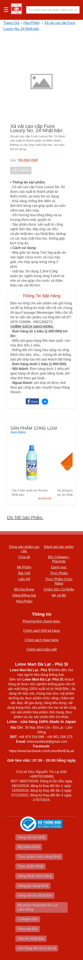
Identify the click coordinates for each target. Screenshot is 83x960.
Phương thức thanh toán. (42, 621)
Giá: (13, 160)
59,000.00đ (27, 160)
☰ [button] (6, 10)
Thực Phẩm (59, 573)
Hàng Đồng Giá (24, 595)
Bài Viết (24, 573)
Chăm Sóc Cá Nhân (59, 589)
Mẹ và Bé (59, 595)
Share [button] (34, 401)
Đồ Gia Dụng (24, 589)
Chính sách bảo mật (41, 649)
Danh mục (59, 567)
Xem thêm (18, 432)
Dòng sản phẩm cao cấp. (24, 549)
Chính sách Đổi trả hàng (41, 630)
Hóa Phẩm (31, 23)
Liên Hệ (24, 579)
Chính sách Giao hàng (42, 640)
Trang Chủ (11, 23)
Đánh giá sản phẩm (59, 547)
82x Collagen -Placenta (59, 559)
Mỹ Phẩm (24, 567)
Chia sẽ (24, 557)
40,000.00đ (44, 498)
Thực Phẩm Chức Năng (59, 581)
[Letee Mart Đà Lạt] (16, 8)
